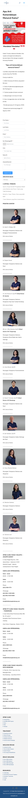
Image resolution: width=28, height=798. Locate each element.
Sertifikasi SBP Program (9, 721)
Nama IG (5, 155)
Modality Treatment (8, 738)
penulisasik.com (21, 793)
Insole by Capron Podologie (9, 740)
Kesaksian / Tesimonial (8, 776)
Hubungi (5, 726)
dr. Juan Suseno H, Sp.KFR (10, 293)
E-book (5, 778)
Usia (4, 148)
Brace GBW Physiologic (8, 762)
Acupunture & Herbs (8, 733)
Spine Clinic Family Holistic (17, 791)
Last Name (5, 127)
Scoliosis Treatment (8, 736)
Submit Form (7, 173)
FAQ (5, 724)
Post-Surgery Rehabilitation (9, 752)
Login (5, 779)
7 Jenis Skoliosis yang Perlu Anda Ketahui (13, 199)
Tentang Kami (6, 719)
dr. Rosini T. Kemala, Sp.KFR (10, 398)
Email (4, 134)
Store (5, 723)
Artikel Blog (6, 772)
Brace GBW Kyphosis (8, 761)
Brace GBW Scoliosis (8, 759)
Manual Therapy (7, 735)
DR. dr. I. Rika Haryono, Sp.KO (11, 329)
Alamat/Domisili (7, 162)
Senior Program (7, 750)
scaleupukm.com (14, 795)
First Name (6, 120)
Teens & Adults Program (9, 749)
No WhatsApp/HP (7, 141)
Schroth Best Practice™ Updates (10, 774)
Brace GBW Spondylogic (9, 764)
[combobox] (4, 144)
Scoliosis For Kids (7, 747)
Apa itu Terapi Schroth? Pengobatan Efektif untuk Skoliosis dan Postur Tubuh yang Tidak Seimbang (14, 189)
